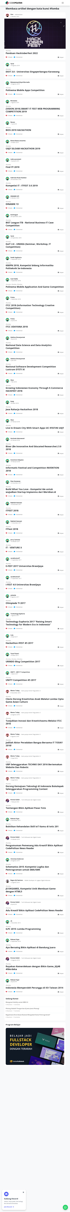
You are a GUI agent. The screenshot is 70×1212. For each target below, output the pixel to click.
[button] (63, 3)
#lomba (8, 51)
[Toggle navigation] (63, 3)
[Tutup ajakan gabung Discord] (23, 1192)
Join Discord (8, 1207)
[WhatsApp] (65, 1207)
